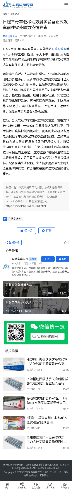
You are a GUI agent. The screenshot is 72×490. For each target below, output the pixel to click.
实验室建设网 (10, 36)
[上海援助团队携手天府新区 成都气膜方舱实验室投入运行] (14, 384)
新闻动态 (53, 36)
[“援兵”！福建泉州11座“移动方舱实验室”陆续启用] (14, 423)
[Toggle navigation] (66, 4)
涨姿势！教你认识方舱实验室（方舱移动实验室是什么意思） (48, 362)
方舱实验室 (59, 49)
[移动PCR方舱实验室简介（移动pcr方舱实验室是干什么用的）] (14, 403)
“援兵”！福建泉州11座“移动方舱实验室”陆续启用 (47, 420)
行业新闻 (7, 40)
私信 (64, 259)
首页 (5, 14)
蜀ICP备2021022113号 (52, 472)
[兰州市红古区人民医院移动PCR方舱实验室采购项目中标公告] (14, 442)
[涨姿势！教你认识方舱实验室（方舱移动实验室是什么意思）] (14, 364)
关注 (49, 259)
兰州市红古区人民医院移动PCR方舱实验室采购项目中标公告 (47, 440)
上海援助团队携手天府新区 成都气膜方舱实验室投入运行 (47, 381)
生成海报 (13, 242)
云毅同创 (44, 475)
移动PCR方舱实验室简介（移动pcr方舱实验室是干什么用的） (47, 401)
